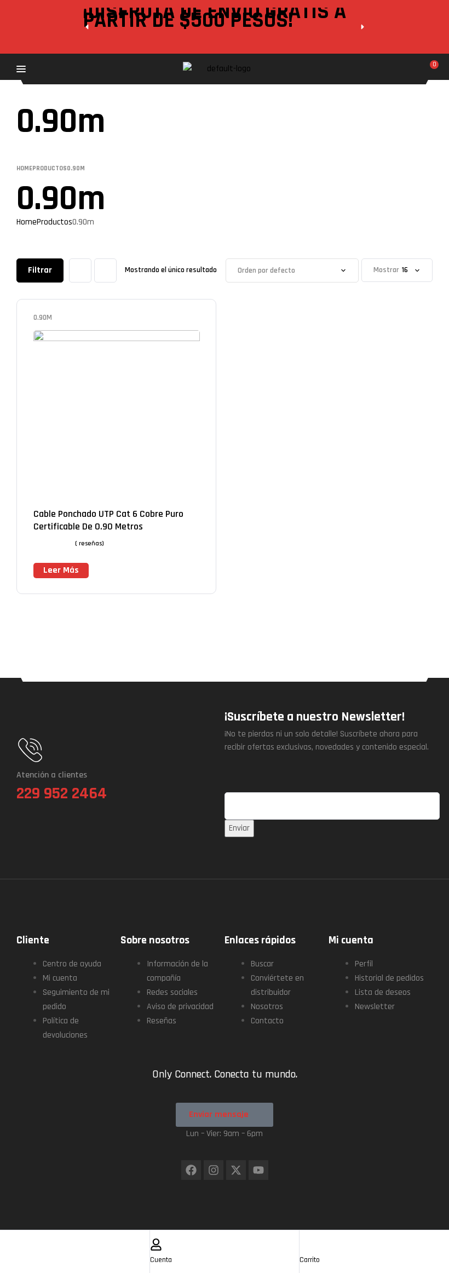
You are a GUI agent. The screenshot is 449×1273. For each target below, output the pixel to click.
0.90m (42, 317)
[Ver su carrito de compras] (428, 69)
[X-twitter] (236, 1170)
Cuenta (161, 1260)
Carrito (310, 1260)
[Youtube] (258, 1170)
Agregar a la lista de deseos (178, 317)
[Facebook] (191, 1170)
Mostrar (386, 270)
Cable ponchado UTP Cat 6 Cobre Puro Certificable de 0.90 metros (108, 520)
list (105, 270)
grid (80, 270)
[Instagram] (213, 1170)
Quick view (194, 317)
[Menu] (89, 69)
